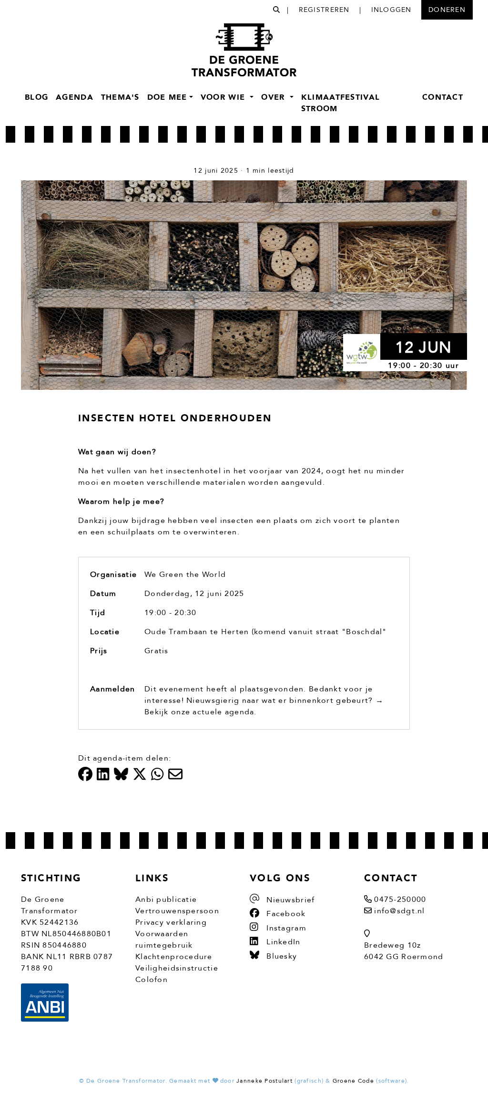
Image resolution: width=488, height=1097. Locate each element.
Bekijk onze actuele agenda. (200, 712)
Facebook (285, 914)
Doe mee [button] (167, 97)
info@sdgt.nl (399, 911)
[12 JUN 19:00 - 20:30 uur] (244, 284)
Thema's (120, 97)
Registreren (324, 9)
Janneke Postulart (264, 1081)
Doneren (447, 9)
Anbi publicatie (166, 899)
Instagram (285, 928)
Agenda (74, 97)
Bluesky (280, 956)
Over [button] (274, 97)
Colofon (151, 979)
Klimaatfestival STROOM (340, 103)
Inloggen (391, 9)
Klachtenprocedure (174, 956)
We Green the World (185, 574)
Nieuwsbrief (289, 900)
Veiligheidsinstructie (176, 968)
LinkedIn (282, 942)
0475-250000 (400, 899)
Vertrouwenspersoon (177, 911)
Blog (36, 97)
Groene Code (353, 1081)
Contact (442, 97)
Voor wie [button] (224, 97)
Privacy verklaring (171, 922)
